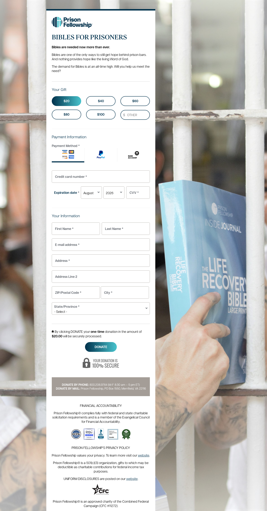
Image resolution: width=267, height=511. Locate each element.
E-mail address (66, 242)
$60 (135, 101)
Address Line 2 (65, 274)
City (107, 290)
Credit (68, 155)
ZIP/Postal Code (67, 290)
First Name (63, 226)
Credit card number (70, 174)
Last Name (113, 226)
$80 (66, 114)
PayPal (100, 155)
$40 (101, 101)
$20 (66, 101)
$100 (100, 114)
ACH (133, 155)
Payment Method (66, 146)
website (143, 455)
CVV (133, 190)
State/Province (67, 306)
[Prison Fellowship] (72, 22)
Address (61, 258)
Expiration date (66, 192)
